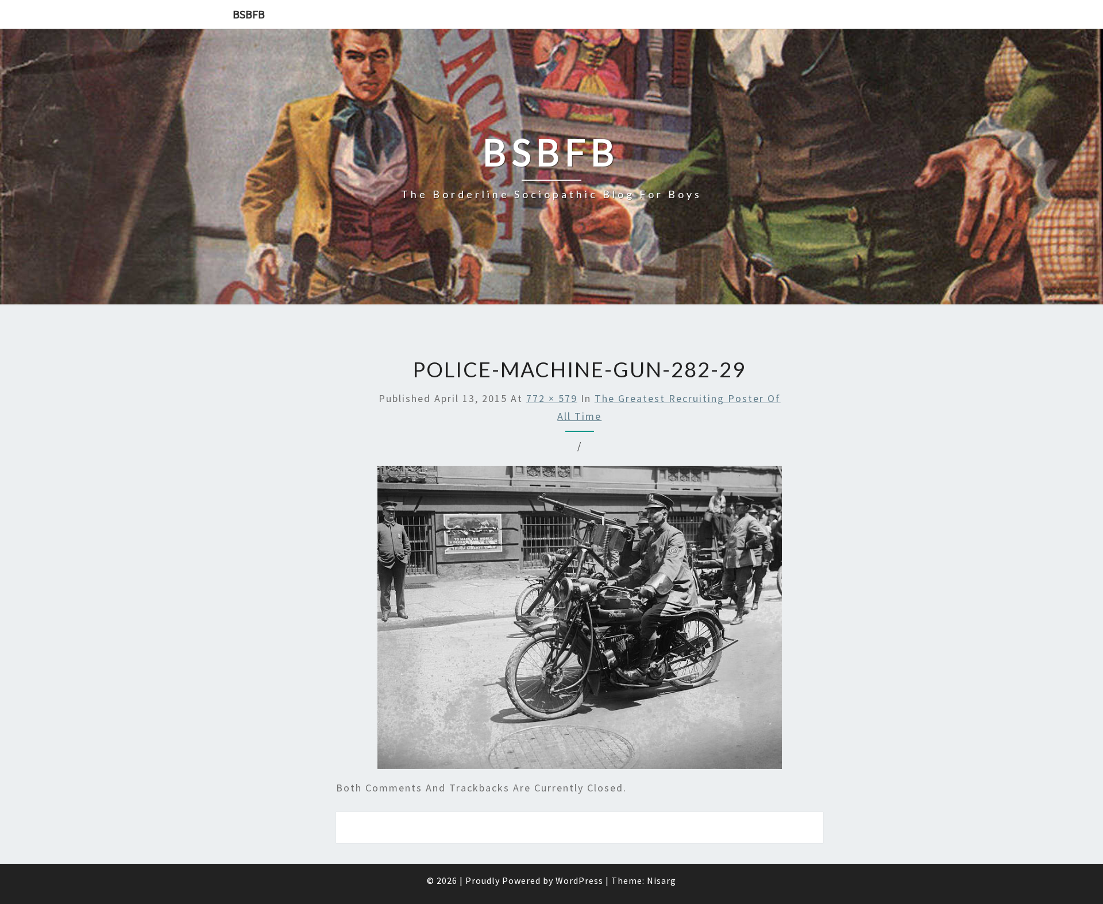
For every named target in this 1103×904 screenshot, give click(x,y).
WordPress (579, 880)
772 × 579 (551, 398)
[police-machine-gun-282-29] (579, 621)
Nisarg (661, 880)
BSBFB (249, 14)
